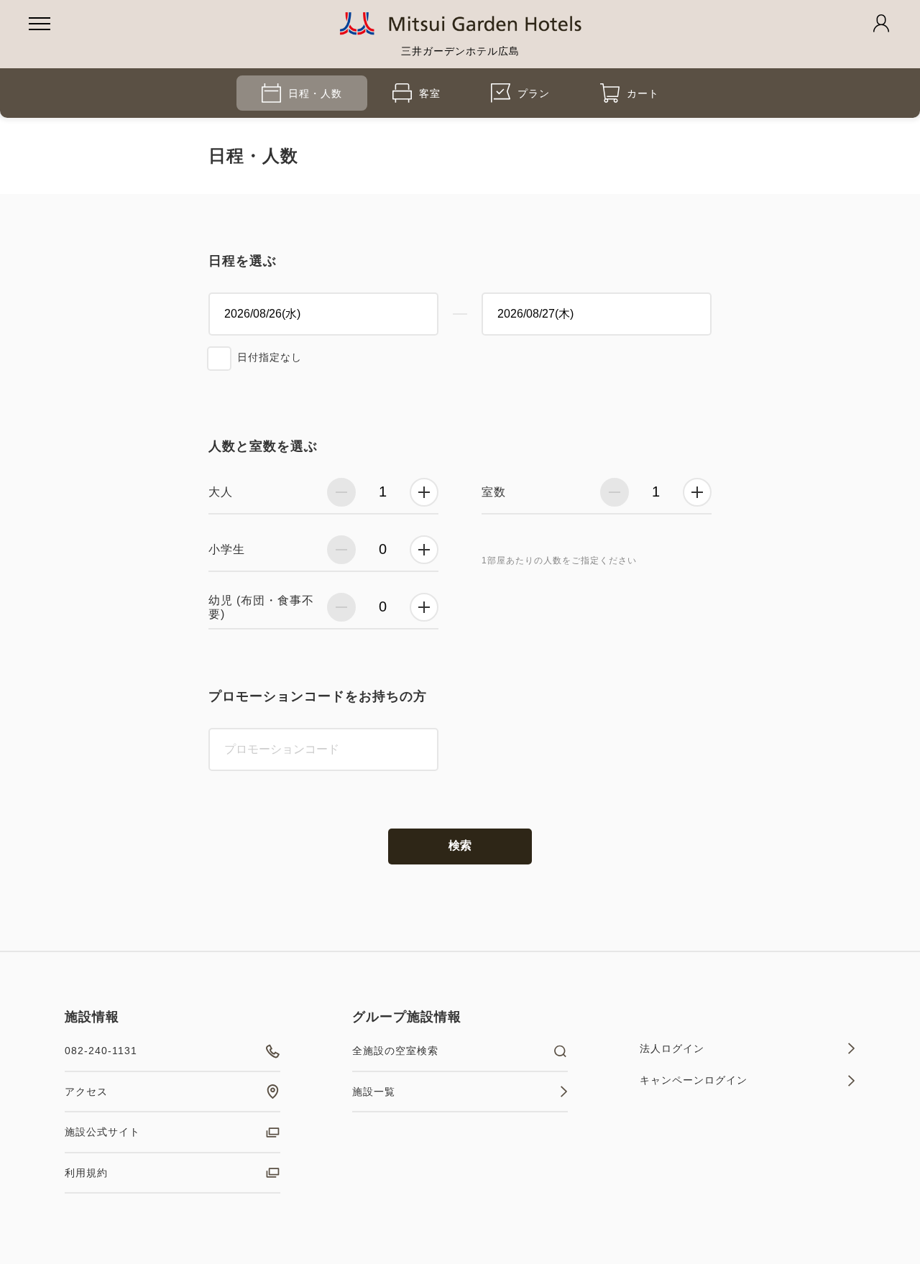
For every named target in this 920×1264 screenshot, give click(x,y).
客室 (430, 93)
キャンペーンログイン (694, 1080)
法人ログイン (672, 1048)
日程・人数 (315, 93)
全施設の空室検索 (395, 1050)
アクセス (86, 1091)
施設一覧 (373, 1091)
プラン (534, 93)
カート (643, 93)
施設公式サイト (102, 1132)
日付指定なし (269, 357)
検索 (460, 845)
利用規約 (86, 1172)
